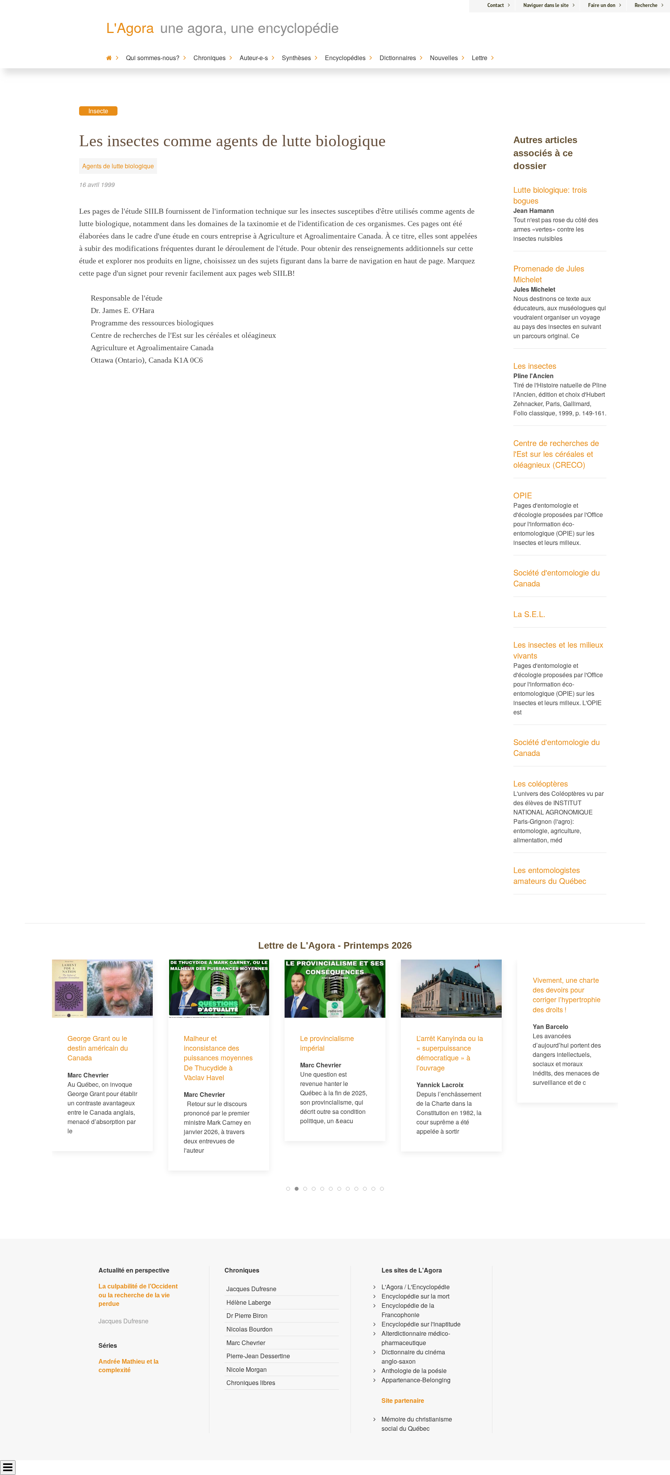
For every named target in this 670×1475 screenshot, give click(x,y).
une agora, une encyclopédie (249, 27)
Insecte (98, 110)
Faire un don (601, 5)
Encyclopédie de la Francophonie (408, 1310)
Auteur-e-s (254, 57)
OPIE (522, 495)
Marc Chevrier (245, 1342)
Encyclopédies (345, 57)
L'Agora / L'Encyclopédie (416, 1286)
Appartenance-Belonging (416, 1379)
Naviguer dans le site (546, 5)
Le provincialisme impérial (327, 1043)
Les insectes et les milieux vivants (558, 650)
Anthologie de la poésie (414, 1370)
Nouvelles (444, 57)
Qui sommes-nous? (153, 57)
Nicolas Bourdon (249, 1329)
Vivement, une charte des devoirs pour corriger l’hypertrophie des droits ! (567, 994)
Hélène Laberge (248, 1302)
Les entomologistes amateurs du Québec (549, 875)
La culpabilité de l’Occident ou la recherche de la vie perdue (138, 1295)
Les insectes (534, 365)
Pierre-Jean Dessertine (258, 1355)
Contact (495, 5)
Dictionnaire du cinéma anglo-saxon (413, 1356)
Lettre (479, 57)
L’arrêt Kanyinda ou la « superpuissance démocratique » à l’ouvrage (449, 1052)
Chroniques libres (250, 1382)
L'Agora (130, 27)
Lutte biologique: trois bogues (550, 195)
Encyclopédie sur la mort (415, 1296)
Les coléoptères (540, 783)
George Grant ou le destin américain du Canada (97, 1047)
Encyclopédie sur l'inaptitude (421, 1323)
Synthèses (296, 57)
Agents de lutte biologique (118, 165)
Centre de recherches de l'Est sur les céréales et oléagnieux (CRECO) (556, 453)
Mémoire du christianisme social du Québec (417, 1423)
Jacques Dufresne (251, 1288)
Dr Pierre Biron (247, 1315)
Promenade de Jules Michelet (548, 274)
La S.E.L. (529, 613)
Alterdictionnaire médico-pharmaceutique (416, 1338)
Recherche (646, 5)
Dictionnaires (398, 57)
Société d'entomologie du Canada (556, 578)
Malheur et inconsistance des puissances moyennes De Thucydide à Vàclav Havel (218, 1057)
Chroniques (209, 57)
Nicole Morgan (246, 1369)
